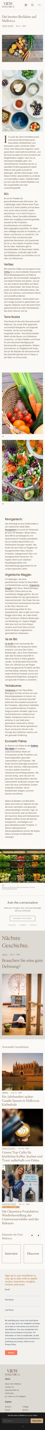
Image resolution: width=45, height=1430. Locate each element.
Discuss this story (23, 918)
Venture (8, 1407)
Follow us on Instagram (17, 1396)
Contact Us (9, 1387)
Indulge (25, 1407)
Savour (7, 1410)
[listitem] (11, 1253)
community (12, 925)
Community (9, 1393)
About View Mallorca (13, 1384)
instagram (23, 925)
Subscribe (36, 1421)
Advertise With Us (12, 1390)
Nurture (25, 1410)
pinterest (33, 925)
